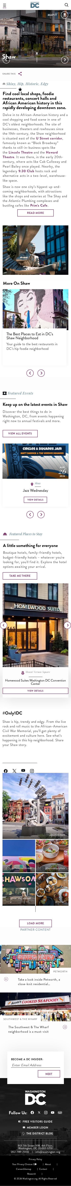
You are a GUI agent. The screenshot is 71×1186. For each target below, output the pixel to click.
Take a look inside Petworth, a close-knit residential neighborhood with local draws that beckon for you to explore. (40, 981)
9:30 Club (26, 171)
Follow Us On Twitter (17, 769)
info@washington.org (47, 1152)
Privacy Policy (35, 1159)
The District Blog (39, 1133)
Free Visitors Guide (38, 1122)
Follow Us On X (37, 1113)
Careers (19, 1169)
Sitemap (27, 1169)
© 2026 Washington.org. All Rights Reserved (35, 1178)
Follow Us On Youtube (25, 769)
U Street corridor (49, 138)
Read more (35, 213)
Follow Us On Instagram (34, 769)
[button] (35, 309)
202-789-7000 (20, 1152)
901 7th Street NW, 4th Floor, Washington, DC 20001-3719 (35, 1147)
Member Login (37, 1127)
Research (31, 1173)
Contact (43, 1169)
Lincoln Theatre (21, 152)
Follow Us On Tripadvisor (58, 1112)
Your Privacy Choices (22, 1164)
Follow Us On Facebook (8, 769)
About (48, 1164)
